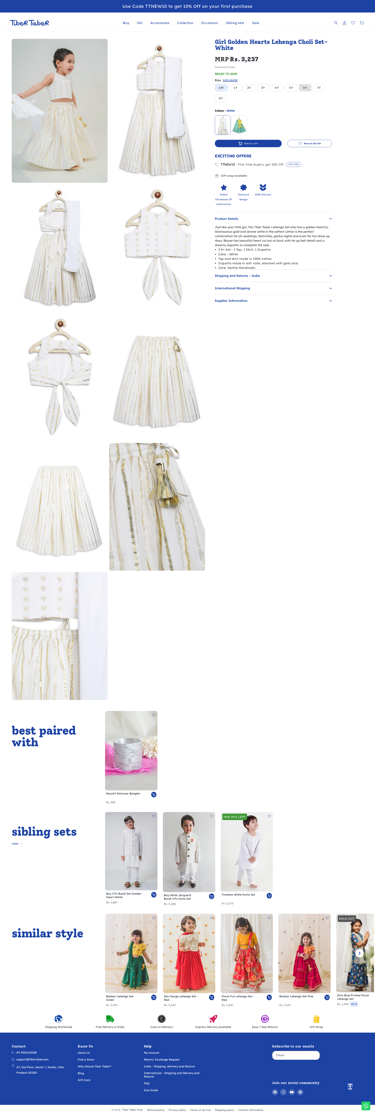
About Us (84, 1052)
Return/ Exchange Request (161, 1059)
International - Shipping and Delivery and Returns (171, 1074)
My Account (151, 1052)
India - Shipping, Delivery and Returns (169, 1066)
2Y (249, 88)
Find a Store (86, 1059)
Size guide (230, 80)
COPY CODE (293, 164)
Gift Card (84, 1080)
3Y (263, 88)
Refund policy (155, 1110)
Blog (81, 1073)
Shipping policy (224, 1110)
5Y (291, 88)
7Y (319, 88)
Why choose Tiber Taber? (94, 1066)
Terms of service (200, 1110)
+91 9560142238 (26, 1052)
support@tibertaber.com (32, 1059)
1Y (236, 88)
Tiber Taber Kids (132, 1109)
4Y (277, 88)
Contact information (250, 1110)
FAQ (146, 1083)
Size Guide (151, 1090)
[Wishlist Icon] (353, 23)
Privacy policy (177, 1110)
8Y (221, 98)
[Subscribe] (315, 1055)
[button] (126, 23)
